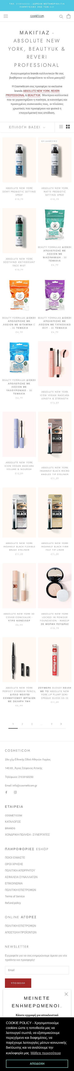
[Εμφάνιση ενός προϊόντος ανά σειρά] (61, 126)
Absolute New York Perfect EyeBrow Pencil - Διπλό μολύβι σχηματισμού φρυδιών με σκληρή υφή (19, 694)
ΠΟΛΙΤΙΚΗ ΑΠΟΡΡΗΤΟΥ (20, 870)
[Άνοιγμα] (68, 16)
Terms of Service (15, 896)
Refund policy (13, 902)
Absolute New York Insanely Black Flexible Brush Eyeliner (19, 546)
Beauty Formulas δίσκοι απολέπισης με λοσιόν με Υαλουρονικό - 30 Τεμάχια (19, 387)
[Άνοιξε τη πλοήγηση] (6, 16)
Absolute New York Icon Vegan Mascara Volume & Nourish (19, 466)
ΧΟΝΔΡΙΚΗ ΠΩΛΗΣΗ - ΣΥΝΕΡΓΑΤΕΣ (27, 834)
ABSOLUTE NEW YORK (36, 90)
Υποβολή (18, 983)
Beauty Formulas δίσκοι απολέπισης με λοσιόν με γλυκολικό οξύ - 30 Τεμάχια (55, 323)
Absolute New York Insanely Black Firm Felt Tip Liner (54, 546)
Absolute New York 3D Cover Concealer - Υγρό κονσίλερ (19, 617)
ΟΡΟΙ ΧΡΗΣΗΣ (14, 864)
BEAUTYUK (34, 95)
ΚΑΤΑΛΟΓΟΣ (13, 821)
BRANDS (10, 828)
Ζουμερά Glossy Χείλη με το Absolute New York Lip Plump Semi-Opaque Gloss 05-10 (54, 693)
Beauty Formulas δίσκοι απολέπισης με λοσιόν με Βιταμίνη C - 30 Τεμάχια (19, 323)
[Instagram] (15, 792)
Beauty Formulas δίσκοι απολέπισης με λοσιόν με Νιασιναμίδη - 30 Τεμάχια (55, 254)
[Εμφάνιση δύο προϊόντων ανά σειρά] (68, 126)
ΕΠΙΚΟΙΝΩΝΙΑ (14, 883)
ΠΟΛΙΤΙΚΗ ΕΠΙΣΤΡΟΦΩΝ (20, 890)
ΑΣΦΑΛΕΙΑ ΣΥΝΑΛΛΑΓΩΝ (21, 877)
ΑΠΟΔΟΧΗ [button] (37, 1063)
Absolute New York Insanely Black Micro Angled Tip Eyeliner (55, 471)
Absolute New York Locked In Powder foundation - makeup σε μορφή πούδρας (54, 619)
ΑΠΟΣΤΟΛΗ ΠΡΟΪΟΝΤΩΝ (20, 932)
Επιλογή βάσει (25, 127)
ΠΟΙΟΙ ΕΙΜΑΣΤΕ (15, 857)
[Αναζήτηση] (61, 16)
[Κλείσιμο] (66, 994)
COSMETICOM (13, 815)
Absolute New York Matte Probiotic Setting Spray (55, 191)
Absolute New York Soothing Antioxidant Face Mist (19, 262)
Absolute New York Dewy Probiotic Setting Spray (19, 191)
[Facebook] (6, 792)
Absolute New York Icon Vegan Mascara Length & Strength (54, 395)
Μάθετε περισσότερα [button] (46, 1053)
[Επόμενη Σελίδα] (61, 724)
